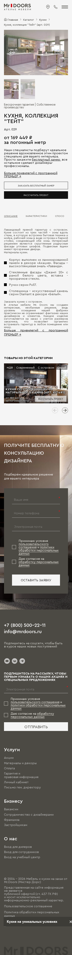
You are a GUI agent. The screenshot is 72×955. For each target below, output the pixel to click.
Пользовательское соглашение (28, 906)
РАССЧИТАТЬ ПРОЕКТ (36, 195)
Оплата (9, 768)
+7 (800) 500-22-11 (25, 624)
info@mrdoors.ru (23, 631)
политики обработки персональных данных (39, 550)
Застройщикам (15, 824)
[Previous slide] (55, 410)
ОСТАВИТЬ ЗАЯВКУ (36, 580)
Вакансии (11, 809)
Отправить (36, 727)
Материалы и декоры (20, 763)
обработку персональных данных (32, 715)
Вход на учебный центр (22, 857)
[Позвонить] (56, 7)
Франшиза (11, 819)
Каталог (28, 19)
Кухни (43, 19)
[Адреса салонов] (48, 7)
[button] (11, 52)
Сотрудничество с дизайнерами (29, 814)
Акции (9, 757)
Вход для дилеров (18, 846)
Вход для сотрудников (21, 851)
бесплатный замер (46, 159)
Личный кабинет (16, 782)
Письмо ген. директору (22, 787)
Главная (13, 19)
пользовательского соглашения (34, 545)
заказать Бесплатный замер (36, 185)
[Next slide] (65, 410)
